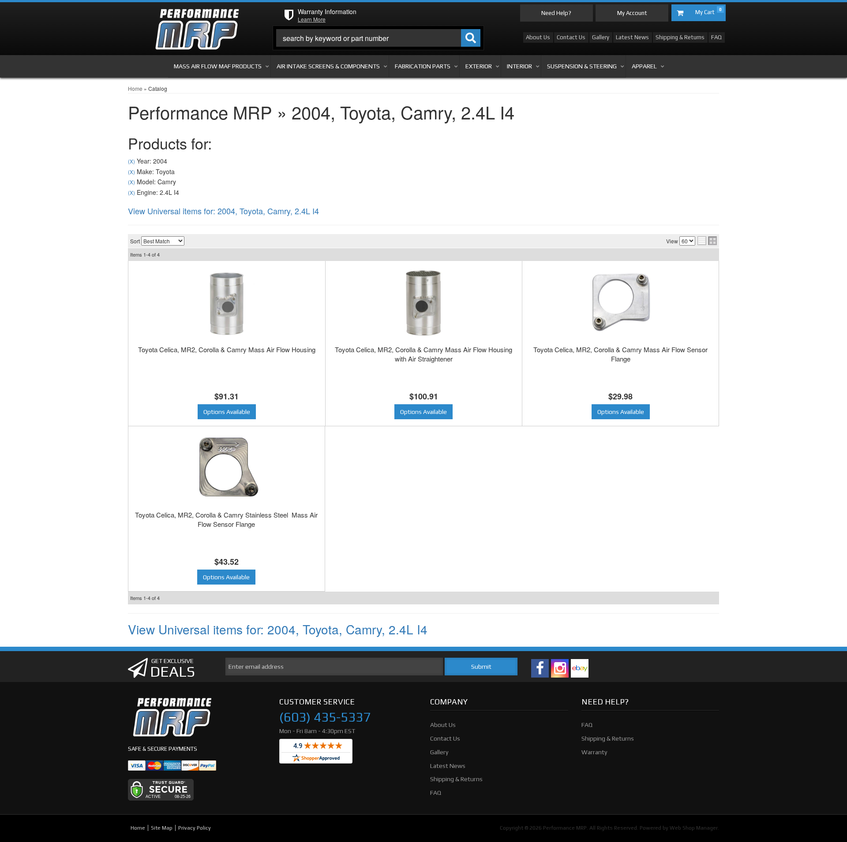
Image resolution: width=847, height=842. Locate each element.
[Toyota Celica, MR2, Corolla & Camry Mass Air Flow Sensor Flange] (620, 303)
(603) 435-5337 (325, 717)
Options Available (226, 411)
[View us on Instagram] (560, 668)
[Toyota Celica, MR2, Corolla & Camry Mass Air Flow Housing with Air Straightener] (424, 303)
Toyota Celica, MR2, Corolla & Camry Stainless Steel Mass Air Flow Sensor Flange (226, 519)
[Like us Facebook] (540, 668)
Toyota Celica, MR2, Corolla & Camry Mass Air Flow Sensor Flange (620, 354)
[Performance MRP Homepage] (197, 17)
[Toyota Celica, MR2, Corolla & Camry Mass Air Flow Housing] (227, 303)
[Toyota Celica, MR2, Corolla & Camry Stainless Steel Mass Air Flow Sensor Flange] (226, 468)
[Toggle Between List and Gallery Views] (707, 240)
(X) (131, 161)
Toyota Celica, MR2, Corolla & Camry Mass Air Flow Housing (226, 349)
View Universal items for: (223, 210)
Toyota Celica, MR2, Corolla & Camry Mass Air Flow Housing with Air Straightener (423, 354)
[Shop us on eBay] (579, 668)
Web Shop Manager (694, 828)
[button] (378, 38)
